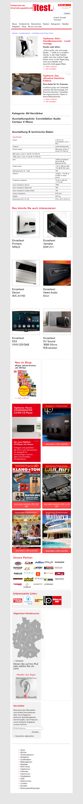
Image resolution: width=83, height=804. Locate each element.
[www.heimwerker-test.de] (38, 607)
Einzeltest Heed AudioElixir (50, 293)
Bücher (23, 752)
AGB (22, 778)
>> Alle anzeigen (49, 69)
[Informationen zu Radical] (48, 580)
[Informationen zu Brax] (48, 563)
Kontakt (23, 785)
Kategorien (55, 24)
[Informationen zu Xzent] (38, 585)
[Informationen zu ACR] (17, 563)
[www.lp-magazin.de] (48, 607)
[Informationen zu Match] (48, 574)
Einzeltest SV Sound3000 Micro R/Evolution (50, 343)
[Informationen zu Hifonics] (28, 574)
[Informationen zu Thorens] (17, 585)
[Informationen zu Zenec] (48, 585)
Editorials (24, 771)
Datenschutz (25, 781)
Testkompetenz (27, 754)
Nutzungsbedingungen (30, 788)
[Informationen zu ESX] (27, 569)
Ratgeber (16, 26)
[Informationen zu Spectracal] (59, 580)
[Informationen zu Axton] (39, 563)
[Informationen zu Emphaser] (17, 569)
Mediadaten (25, 776)
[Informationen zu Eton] (38, 569)
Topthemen (25, 769)
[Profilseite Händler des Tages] (26, 698)
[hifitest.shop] (57, 607)
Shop (24, 26)
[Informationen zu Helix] (17, 574)
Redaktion (24, 757)
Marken (46, 24)
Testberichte (24, 24)
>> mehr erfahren (22, 398)
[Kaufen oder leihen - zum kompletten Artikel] (27, 54)
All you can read (35, 26)
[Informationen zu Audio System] (28, 563)
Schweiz (19, 661)
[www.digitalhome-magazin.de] (17, 607)
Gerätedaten (25, 759)
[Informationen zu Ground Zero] (58, 569)
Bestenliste (36, 24)
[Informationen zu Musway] (17, 580)
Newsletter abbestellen (24, 736)
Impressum (25, 774)
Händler (65, 24)
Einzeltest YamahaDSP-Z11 (49, 244)
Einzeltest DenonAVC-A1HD (18, 293)
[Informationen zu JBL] (38, 574)
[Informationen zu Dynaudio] (59, 563)
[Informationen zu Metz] (59, 574)
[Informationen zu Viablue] (27, 585)
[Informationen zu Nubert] (28, 580)
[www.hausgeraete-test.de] (28, 607)
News (14, 24)
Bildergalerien (26, 762)
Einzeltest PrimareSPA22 (18, 244)
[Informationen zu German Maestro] (48, 569)
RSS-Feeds (25, 766)
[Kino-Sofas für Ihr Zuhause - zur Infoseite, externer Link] (27, 88)
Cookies (23, 783)
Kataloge (24, 764)
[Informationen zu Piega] (39, 580)
